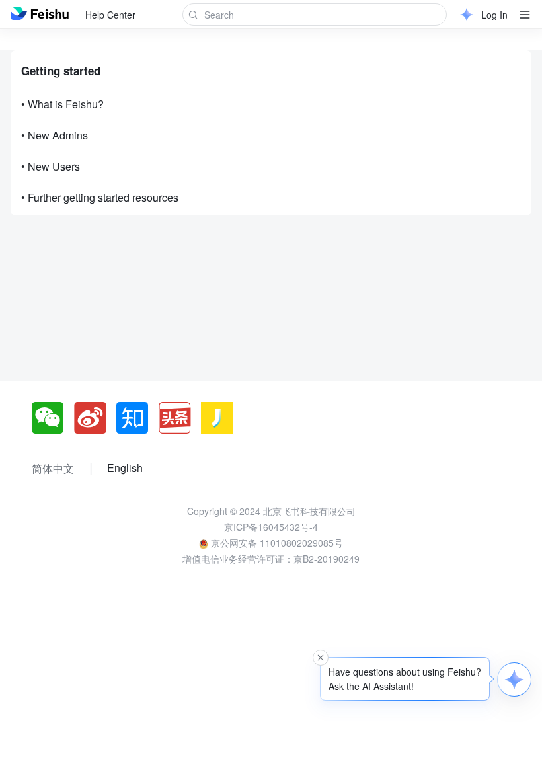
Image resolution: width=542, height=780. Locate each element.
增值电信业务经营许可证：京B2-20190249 (271, 558)
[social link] (53, 418)
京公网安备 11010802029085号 (275, 542)
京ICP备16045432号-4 (271, 526)
